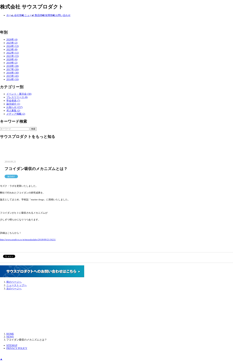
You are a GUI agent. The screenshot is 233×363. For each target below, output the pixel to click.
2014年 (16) (12, 79)
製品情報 (40, 15)
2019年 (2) (11, 62)
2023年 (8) (11, 49)
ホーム (10, 15)
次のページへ (14, 288)
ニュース (29, 15)
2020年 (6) (11, 59)
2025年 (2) (11, 42)
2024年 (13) (12, 46)
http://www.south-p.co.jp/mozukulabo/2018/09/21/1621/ (28, 239)
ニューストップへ (16, 285)
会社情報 (19, 15)
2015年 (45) (12, 76)
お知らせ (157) (14, 107)
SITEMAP (11, 345)
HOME (10, 333)
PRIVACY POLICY (16, 348)
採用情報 (50, 15)
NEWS (10, 336)
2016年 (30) (12, 72)
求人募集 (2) (13, 110)
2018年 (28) (12, 66)
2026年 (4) (11, 39)
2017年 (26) (12, 69)
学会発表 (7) (13, 100)
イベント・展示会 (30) (18, 94)
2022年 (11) (12, 52)
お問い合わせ (63, 15)
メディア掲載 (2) (15, 114)
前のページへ (14, 282)
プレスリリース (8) (17, 97)
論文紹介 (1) (13, 104)
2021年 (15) (12, 56)
